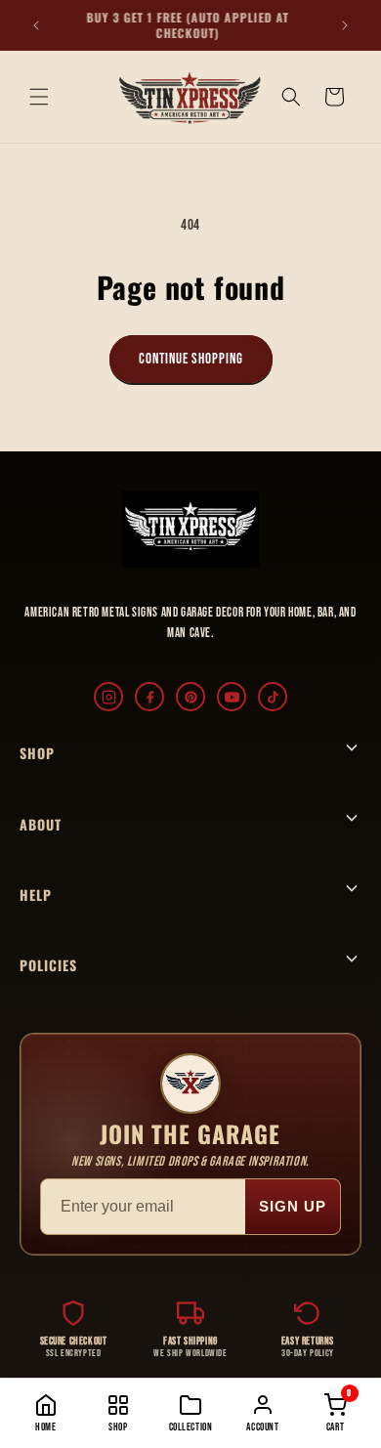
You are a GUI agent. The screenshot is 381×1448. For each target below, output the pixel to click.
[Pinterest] (190, 696)
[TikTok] (272, 696)
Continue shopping (191, 359)
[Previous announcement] (36, 25)
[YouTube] (231, 696)
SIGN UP (292, 1206)
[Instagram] (108, 696)
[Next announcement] (344, 25)
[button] (39, 96)
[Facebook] (149, 696)
